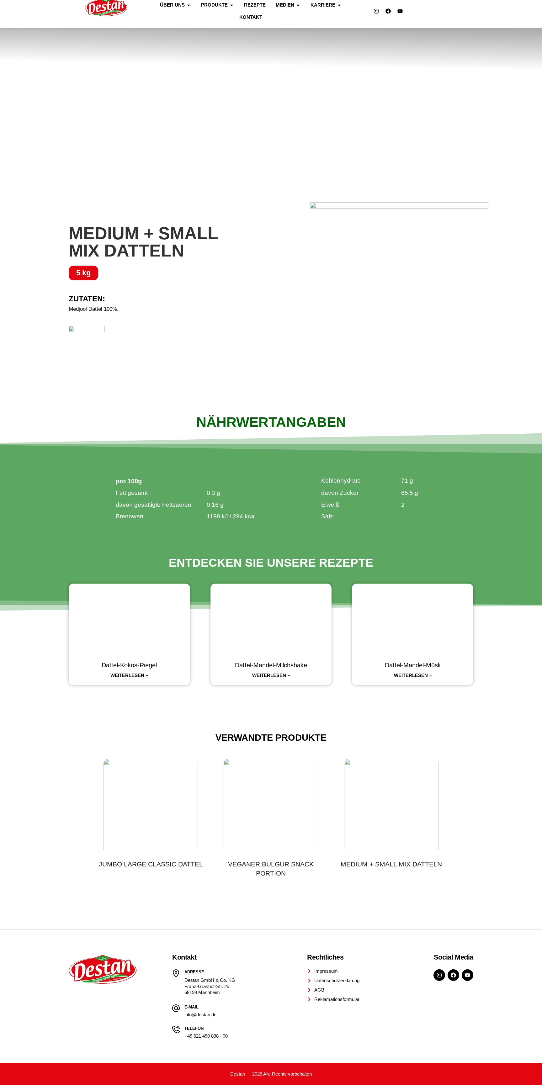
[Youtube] (400, 11)
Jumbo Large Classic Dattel (151, 864)
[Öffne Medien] (298, 5)
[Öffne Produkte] (231, 5)
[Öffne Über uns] (188, 5)
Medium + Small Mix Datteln (391, 864)
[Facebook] (388, 11)
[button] (83, 273)
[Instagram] (376, 11)
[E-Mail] (176, 1008)
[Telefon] (176, 1029)
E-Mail (191, 1007)
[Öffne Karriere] (339, 5)
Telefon (194, 1028)
